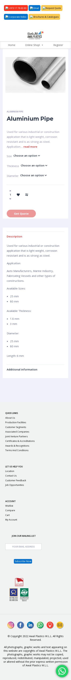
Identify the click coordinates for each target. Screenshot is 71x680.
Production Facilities (15, 422)
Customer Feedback (15, 480)
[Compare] (26, 194)
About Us (10, 417)
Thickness (8, 166)
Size (7, 156)
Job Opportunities (14, 485)
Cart (7, 515)
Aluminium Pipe (15, 111)
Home (11, 45)
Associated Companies (17, 431)
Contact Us (11, 475)
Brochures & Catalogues (46, 16)
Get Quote (21, 213)
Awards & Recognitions (17, 445)
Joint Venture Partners (16, 436)
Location (9, 471)
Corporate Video (17, 16)
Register (58, 45)
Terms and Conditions (16, 450)
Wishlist (9, 505)
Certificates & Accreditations (20, 441)
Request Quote (53, 8)
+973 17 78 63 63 (17, 8)
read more (30, 146)
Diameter (8, 176)
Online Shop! (32, 45)
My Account (11, 519)
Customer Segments (15, 427)
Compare (10, 510)
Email (36, 8)
